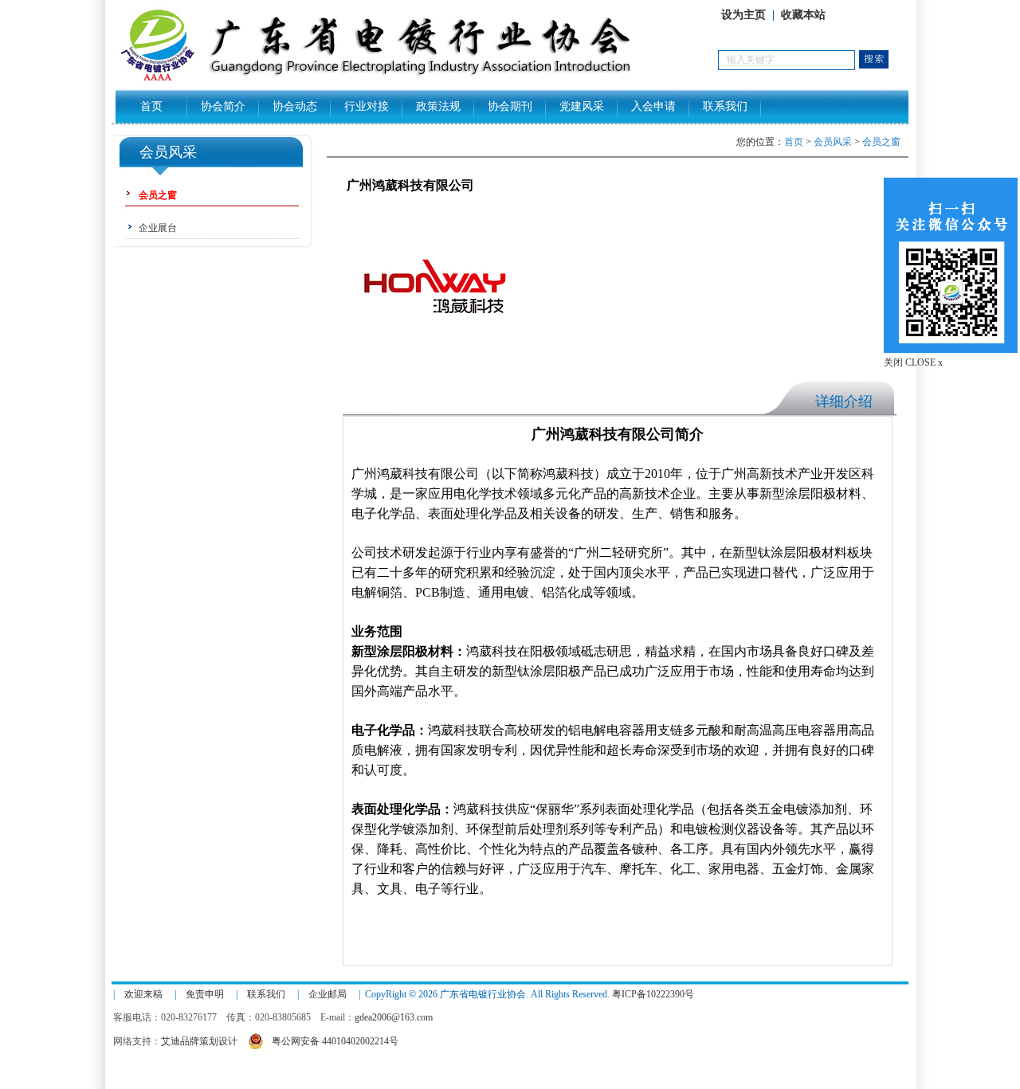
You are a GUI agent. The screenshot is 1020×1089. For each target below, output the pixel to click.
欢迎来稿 (143, 994)
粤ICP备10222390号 (653, 994)
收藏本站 (803, 15)
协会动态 (295, 106)
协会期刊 (510, 106)
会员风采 (833, 141)
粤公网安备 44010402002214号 (335, 1041)
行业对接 (366, 106)
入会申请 (653, 106)
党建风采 (581, 106)
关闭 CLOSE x (913, 362)
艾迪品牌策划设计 (199, 1041)
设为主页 (743, 15)
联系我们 (725, 106)
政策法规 (438, 106)
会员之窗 (881, 141)
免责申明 (205, 994)
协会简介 (223, 106)
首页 (151, 106)
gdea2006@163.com (394, 1017)
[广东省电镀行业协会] (415, 80)
